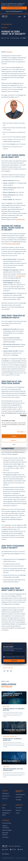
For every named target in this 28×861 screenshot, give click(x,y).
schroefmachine (20, 276)
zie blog (8, 527)
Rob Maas (9, 52)
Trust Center (5, 837)
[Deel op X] (11, 671)
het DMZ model (20, 219)
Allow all (14, 436)
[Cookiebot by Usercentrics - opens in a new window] (20, 416)
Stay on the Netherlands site (14, 11)
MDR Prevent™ (6, 796)
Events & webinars (6, 810)
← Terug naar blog (6, 24)
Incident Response (20, 794)
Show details (20, 431)
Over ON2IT (19, 807)
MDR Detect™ (5, 793)
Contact (17, 813)
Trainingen (18, 799)
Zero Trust (4, 798)
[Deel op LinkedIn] (7, 671)
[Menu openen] (24, 16)
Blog (3, 807)
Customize (13, 440)
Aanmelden (14, 660)
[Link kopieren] (4, 671)
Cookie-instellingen (7, 830)
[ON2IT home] (4, 16)
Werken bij (18, 810)
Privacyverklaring (6, 823)
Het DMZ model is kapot (13, 244)
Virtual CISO (19, 797)
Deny (14, 444)
